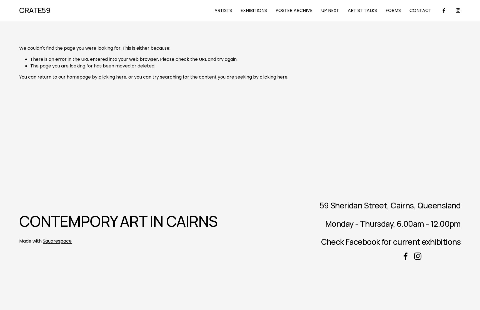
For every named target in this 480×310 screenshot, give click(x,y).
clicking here (112, 77)
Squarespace (57, 241)
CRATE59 (34, 10)
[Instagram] (458, 10)
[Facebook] (444, 10)
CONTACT (420, 10)
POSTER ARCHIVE (294, 10)
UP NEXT (330, 10)
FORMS (393, 10)
